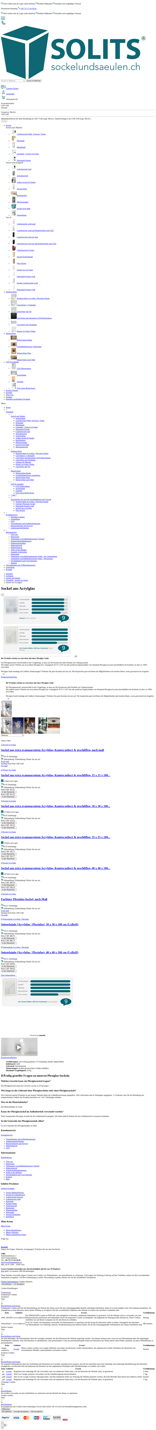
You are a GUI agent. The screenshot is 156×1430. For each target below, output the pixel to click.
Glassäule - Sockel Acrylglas (28, 154)
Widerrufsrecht (16, 545)
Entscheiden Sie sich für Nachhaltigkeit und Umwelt (31, 499)
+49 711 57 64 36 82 (28, 9)
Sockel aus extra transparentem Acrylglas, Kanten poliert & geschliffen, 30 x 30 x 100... (55, 806)
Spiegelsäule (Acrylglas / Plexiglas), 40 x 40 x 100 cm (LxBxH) (39, 952)
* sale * (14, 495)
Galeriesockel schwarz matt (27, 237)
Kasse (4, 121)
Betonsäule (10, 1208)
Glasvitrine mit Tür (24, 312)
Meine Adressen (12, 1232)
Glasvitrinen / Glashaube (26, 305)
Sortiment (9, 412)
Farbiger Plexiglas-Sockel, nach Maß (24, 899)
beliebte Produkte (7, 1188)
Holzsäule (20, 141)
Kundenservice (11, 515)
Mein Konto (5, 1226)
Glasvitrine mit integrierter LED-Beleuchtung (34, 318)
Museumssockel (22, 447)
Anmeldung (15, 519)
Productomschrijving (9, 677)
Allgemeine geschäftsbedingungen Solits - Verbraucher (32, 559)
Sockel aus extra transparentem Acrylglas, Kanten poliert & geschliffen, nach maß (52, 750)
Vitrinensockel (11, 1206)
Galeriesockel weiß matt (26, 224)
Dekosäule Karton (24, 160)
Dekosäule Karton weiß (26, 277)
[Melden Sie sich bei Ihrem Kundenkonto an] (3, 94)
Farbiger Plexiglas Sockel (25, 504)
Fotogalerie (10, 567)
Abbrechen (6, 1409)
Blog (8, 1179)
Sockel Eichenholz (13, 1215)
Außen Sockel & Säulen (26, 182)
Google (16, 1349)
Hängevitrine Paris (24, 353)
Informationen (11, 532)
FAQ (13, 521)
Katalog (14, 563)
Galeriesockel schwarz (14, 1197)
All (75, 656)
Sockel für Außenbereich (15, 1195)
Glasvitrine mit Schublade (27, 325)
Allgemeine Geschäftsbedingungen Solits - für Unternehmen (34, 556)
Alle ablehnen (6, 1284)
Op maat (4, 766)
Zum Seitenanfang (9, 975)
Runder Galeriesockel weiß (27, 283)
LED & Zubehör (17, 484)
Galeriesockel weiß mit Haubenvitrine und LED (35, 231)
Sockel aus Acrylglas (25, 270)
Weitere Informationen (9, 1282)
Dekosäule (10, 1212)
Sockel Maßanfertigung (15, 1193)
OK (4, 1425)
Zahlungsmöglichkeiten (20, 528)
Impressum (15, 537)
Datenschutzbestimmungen (21, 541)
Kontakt (9, 570)
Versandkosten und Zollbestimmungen (25, 524)
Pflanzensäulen (22, 202)
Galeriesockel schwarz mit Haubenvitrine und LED (36, 244)
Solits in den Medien (19, 550)
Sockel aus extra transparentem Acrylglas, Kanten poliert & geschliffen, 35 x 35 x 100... (55, 837)
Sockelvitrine (22, 189)
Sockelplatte (21, 375)
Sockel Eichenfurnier (25, 257)
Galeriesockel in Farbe (25, 250)
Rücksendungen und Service (22, 526)
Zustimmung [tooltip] (6, 1292)
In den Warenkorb (9, 792)
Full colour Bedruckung (26, 388)
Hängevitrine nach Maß (26, 360)
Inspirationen (22, 195)
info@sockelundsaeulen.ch (11, 1262)
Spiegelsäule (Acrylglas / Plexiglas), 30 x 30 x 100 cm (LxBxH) (39, 924)
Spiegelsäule (21, 215)
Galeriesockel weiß (13, 1199)
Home (8, 407)
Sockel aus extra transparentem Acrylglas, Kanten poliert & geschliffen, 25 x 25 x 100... (55, 775)
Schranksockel (22, 176)
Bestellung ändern (18, 517)
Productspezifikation (9, 1058)
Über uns (14, 534)
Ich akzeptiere (19, 1284)
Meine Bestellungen (13, 1230)
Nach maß (5, 761)
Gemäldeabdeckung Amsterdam (29, 347)
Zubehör (20, 382)
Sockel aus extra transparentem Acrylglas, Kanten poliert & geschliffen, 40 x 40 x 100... (55, 868)
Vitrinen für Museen (23, 462)
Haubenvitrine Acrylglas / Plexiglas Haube (33, 298)
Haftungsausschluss (18, 543)
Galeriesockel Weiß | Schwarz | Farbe (31, 134)
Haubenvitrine (16, 451)
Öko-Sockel (21, 263)
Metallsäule (21, 147)
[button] (10, 1306)
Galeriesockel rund (24, 169)
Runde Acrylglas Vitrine (26, 331)
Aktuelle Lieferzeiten (19, 552)
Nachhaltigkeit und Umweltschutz (24, 561)
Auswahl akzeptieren (21, 1411)
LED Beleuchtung (24, 369)
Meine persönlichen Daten (16, 1235)
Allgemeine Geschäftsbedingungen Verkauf (27, 539)
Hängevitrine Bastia (24, 340)
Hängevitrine (16, 471)
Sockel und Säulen (18, 416)
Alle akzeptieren (36, 1411)
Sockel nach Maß (23, 209)
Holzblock (10, 1217)
